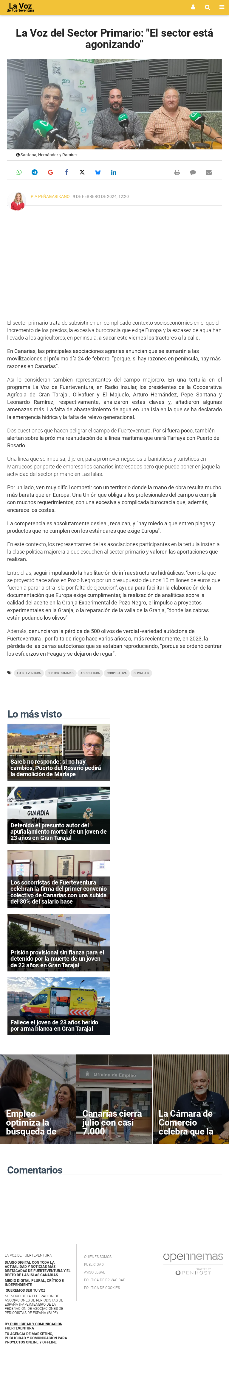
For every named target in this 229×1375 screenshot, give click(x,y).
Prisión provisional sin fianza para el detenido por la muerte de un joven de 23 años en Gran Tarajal (57, 958)
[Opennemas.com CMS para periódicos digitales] (193, 1264)
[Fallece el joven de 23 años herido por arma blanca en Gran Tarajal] (58, 1006)
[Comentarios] (193, 172)
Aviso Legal (94, 1272)
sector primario (61, 673)
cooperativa (117, 673)
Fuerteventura (29, 673)
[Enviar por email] (209, 172)
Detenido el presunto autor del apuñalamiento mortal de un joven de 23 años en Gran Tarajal (58, 831)
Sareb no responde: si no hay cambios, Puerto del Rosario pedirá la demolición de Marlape (55, 768)
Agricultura (90, 673)
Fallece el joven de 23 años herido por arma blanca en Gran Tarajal (54, 1025)
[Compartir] (19, 172)
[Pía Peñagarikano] (16, 201)
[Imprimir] (177, 172)
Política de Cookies (102, 1288)
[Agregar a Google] (50, 172)
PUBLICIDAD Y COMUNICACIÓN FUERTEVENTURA (33, 1326)
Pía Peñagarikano (50, 196)
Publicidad (94, 1264)
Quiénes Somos (98, 1257)
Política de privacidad (105, 1280)
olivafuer (141, 673)
